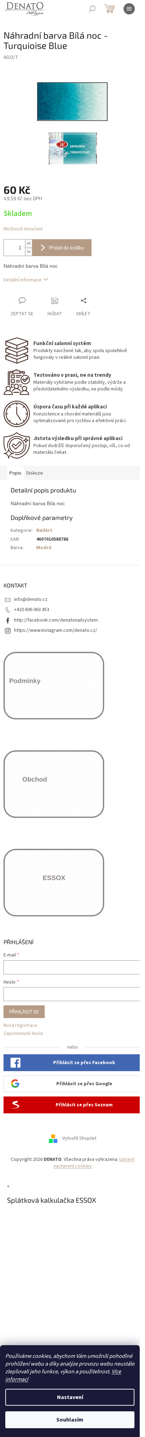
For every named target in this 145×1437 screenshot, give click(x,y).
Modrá (43, 547)
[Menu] (129, 9)
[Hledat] (92, 9)
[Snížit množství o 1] (28, 252)
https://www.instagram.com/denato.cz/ (55, 630)
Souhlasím (69, 1420)
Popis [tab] (15, 473)
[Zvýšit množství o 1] (28, 244)
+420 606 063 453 (31, 609)
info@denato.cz (31, 599)
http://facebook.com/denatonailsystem (56, 620)
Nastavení (70, 1397)
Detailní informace (23, 280)
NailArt (44, 530)
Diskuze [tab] (34, 473)
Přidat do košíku (66, 247)
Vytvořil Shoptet (79, 1138)
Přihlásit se (24, 1012)
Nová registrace (20, 1025)
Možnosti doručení (23, 229)
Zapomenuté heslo (23, 1033)
